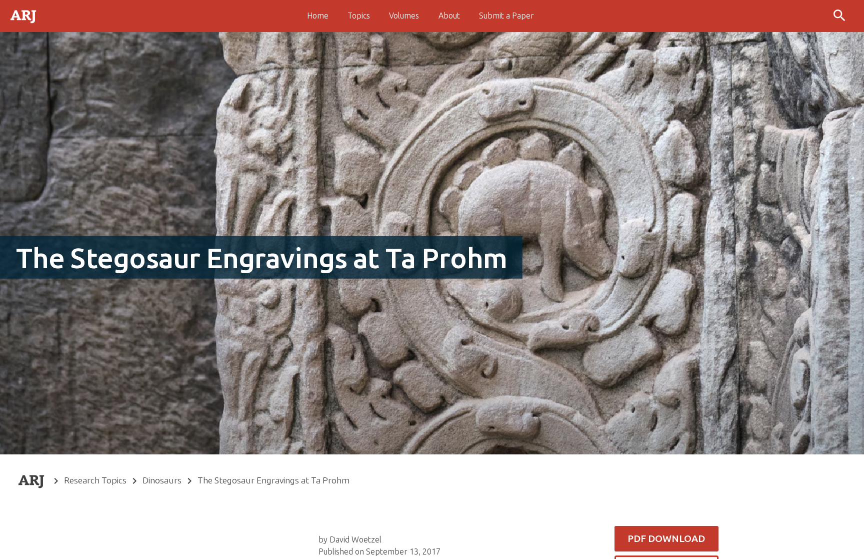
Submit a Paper (506, 15)
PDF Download (666, 538)
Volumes (404, 15)
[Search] (840, 16)
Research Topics (95, 480)
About (449, 15)
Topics (359, 15)
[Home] (24, 16)
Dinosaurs (162, 480)
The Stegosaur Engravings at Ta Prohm (274, 480)
